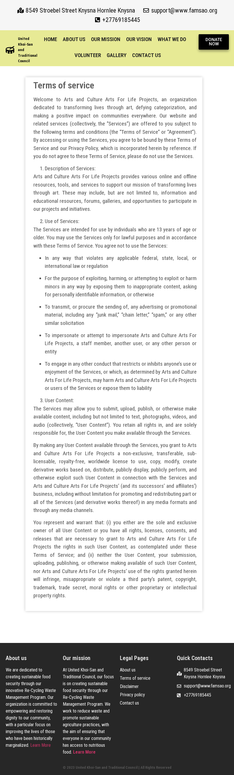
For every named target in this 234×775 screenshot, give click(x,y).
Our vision (139, 39)
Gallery (116, 55)
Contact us (146, 55)
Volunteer (87, 55)
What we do (172, 39)
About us (74, 39)
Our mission (105, 39)
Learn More (40, 745)
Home (50, 39)
